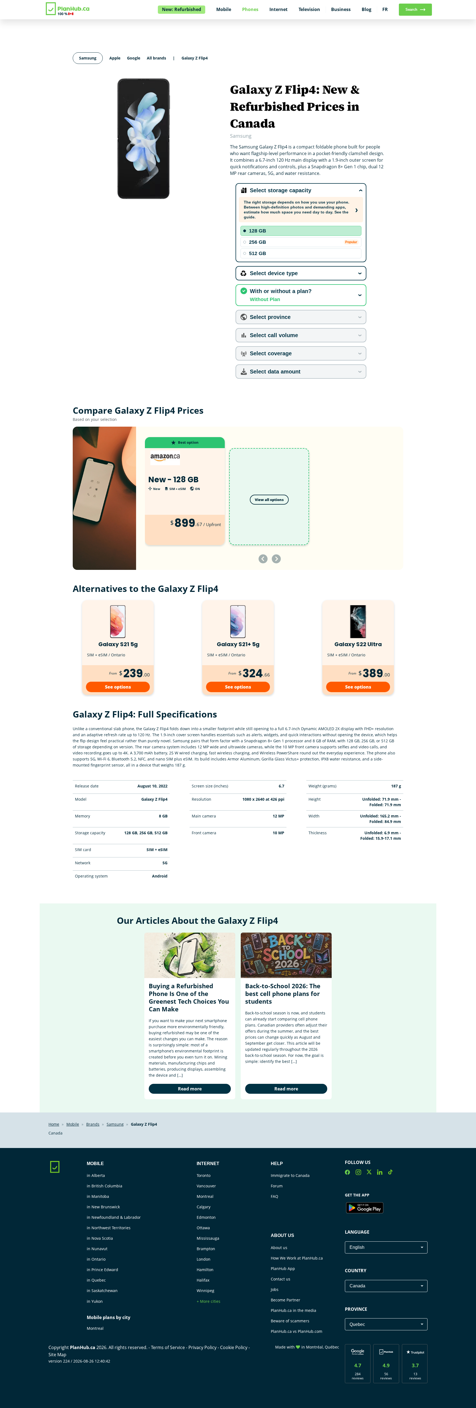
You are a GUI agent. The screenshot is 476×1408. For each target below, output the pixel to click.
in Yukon (95, 1301)
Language (357, 1232)
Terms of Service (168, 1347)
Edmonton (206, 1217)
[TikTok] (390, 1173)
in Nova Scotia (100, 1238)
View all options (269, 499)
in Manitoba (98, 1196)
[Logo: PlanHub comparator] (68, 14)
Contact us (280, 1279)
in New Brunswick (103, 1206)
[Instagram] (358, 1173)
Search (411, 9)
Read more (190, 1089)
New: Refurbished (181, 9)
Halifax (203, 1280)
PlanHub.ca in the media (293, 1310)
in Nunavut (97, 1248)
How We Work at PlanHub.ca (297, 1258)
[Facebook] (347, 1173)
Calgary (203, 1206)
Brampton (206, 1248)
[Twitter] (369, 1173)
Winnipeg (205, 1290)
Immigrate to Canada (290, 1175)
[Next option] (276, 559)
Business (341, 9)
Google (133, 58)
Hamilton (205, 1269)
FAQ (274, 1196)
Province (356, 1309)
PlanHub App (283, 1268)
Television (309, 9)
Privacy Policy (203, 1347)
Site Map (57, 1355)
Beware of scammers (290, 1320)
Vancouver (206, 1185)
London (203, 1259)
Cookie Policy (234, 1347)
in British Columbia (104, 1185)
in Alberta (96, 1175)
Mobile (223, 9)
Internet (278, 9)
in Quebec (96, 1280)
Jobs (274, 1289)
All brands (156, 58)
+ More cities (208, 1301)
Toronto (203, 1175)
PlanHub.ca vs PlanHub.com (296, 1331)
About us (279, 1247)
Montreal (95, 1328)
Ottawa (203, 1227)
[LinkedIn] (379, 1173)
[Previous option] (263, 559)
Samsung (87, 58)
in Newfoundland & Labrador (114, 1217)
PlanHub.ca (82, 1347)
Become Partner (285, 1300)
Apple (114, 58)
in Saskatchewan (102, 1290)
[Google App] (365, 1208)
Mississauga (208, 1238)
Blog (366, 9)
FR (385, 9)
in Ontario (96, 1259)
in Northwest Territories (109, 1227)
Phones (250, 9)
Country (355, 1271)
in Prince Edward (102, 1269)
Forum (277, 1185)
